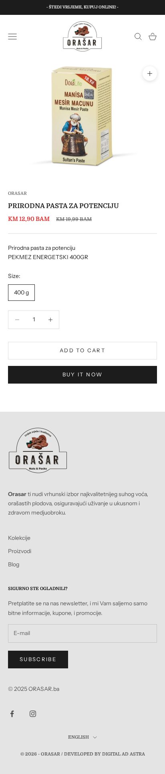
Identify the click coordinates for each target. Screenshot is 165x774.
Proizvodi (19, 551)
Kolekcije (19, 537)
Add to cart (82, 350)
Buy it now (82, 374)
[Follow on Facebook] (12, 714)
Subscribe (38, 659)
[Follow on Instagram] (33, 714)
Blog (13, 564)
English (78, 737)
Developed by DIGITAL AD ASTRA (104, 754)
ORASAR (17, 193)
